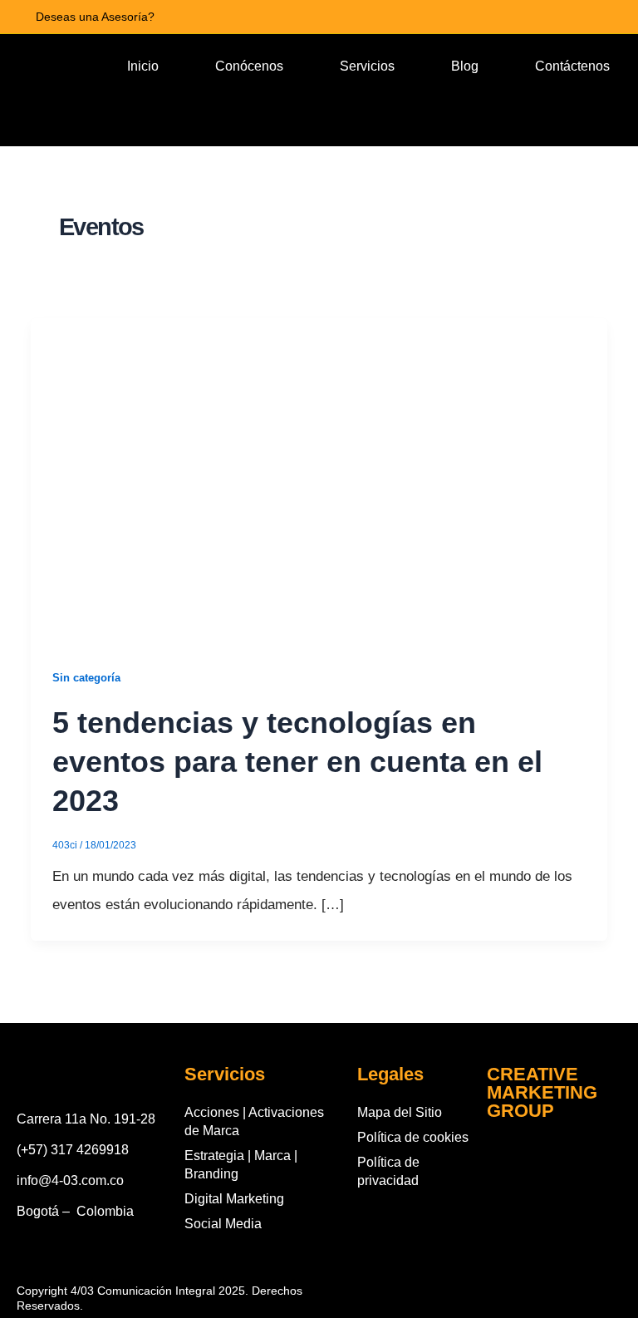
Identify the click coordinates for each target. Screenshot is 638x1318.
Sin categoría (86, 677)
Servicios (367, 66)
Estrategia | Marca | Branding (240, 1164)
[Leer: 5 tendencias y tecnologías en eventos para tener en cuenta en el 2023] (319, 479)
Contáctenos (572, 66)
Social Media (223, 1224)
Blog (464, 66)
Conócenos (249, 66)
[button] (366, 118)
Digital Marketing (234, 1199)
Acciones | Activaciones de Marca (254, 1121)
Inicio (143, 66)
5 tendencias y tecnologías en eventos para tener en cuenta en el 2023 (297, 762)
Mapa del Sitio (399, 1112)
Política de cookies (413, 1137)
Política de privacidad (388, 1171)
